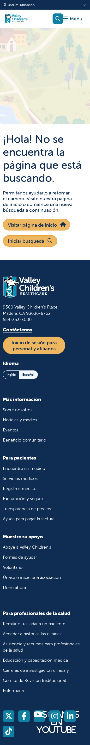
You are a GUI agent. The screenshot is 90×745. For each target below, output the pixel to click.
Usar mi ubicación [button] (21, 5)
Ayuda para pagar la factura (28, 518)
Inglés (11, 374)
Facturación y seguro (23, 498)
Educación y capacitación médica (35, 660)
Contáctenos (17, 330)
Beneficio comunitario (24, 440)
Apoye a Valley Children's (27, 547)
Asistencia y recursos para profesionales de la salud (41, 647)
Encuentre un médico (24, 468)
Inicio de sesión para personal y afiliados (34, 345)
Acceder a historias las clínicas (32, 633)
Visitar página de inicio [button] (32, 225)
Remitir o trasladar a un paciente (34, 623)
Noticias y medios (20, 420)
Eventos (10, 430)
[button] (72, 19)
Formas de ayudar (20, 557)
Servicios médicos (20, 478)
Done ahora (14, 587)
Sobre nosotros (17, 409)
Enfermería (13, 690)
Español (28, 374)
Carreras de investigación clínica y (36, 670)
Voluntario (13, 567)
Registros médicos (20, 488)
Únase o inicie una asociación (32, 577)
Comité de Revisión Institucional (34, 680)
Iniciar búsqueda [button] (26, 241)
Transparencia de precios (27, 508)
